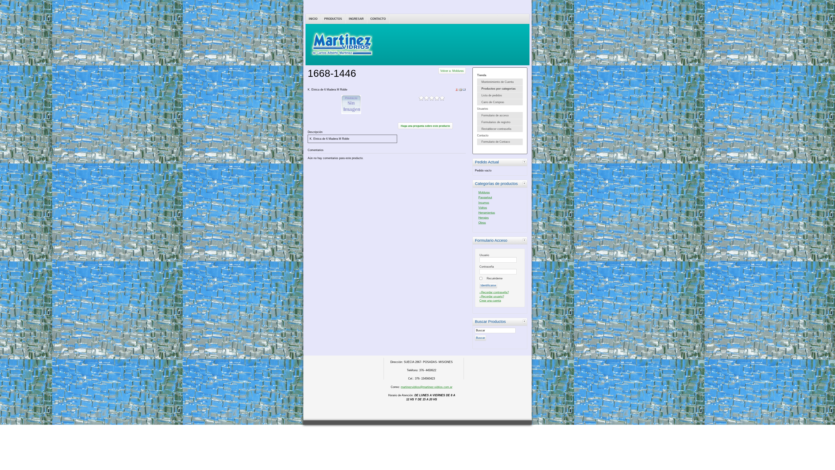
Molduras (484, 192)
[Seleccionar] (525, 162)
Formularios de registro (495, 122)
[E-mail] (464, 90)
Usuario (484, 255)
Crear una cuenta (490, 300)
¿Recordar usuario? (491, 296)
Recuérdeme (495, 278)
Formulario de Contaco (495, 141)
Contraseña (486, 266)
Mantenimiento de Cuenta (497, 82)
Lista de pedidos (491, 95)
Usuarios (482, 108)
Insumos (483, 202)
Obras (482, 222)
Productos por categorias (498, 88)
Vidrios (482, 207)
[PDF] (457, 90)
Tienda (481, 75)
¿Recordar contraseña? (494, 292)
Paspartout (485, 197)
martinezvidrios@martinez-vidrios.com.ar (426, 387)
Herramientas (486, 212)
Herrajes (483, 217)
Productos (333, 18)
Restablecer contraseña (496, 129)
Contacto (378, 18)
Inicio (313, 18)
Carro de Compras (492, 102)
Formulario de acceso (495, 115)
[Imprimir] (460, 90)
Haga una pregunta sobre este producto (425, 126)
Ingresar (356, 18)
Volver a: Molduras (452, 70)
